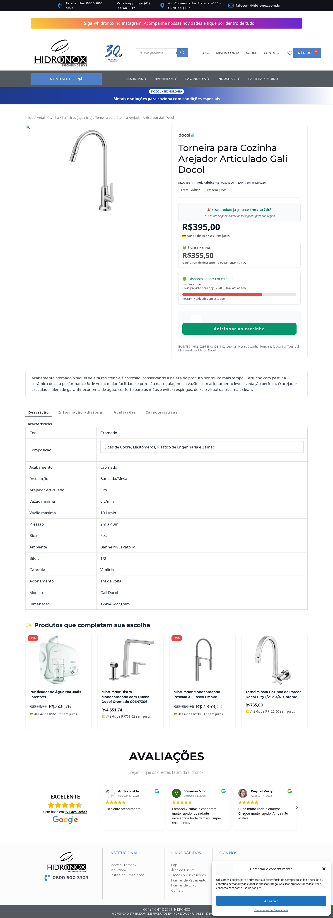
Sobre (251, 53)
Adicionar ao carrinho (239, 328)
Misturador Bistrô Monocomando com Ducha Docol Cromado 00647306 (125, 697)
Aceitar (271, 901)
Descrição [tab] (38, 412)
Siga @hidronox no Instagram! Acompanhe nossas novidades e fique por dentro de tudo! (170, 23)
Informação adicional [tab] (81, 412)
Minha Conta (227, 53)
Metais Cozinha (47, 117)
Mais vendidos (188, 350)
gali (297, 346)
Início (29, 117)
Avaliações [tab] (125, 412)
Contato (271, 53)
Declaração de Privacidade (271, 910)
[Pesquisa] (182, 52)
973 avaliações (76, 812)
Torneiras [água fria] (77, 117)
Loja (205, 53)
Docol (212, 350)
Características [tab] (162, 412)
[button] (324, 869)
